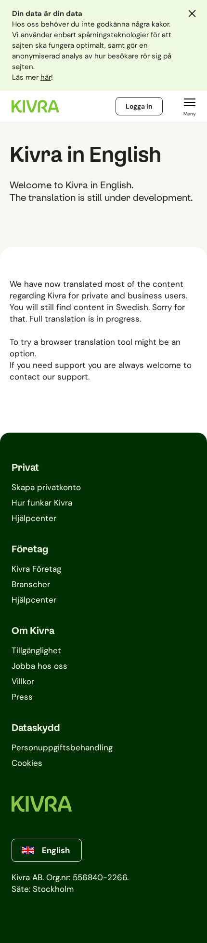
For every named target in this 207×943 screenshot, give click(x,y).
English (56, 850)
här (45, 77)
